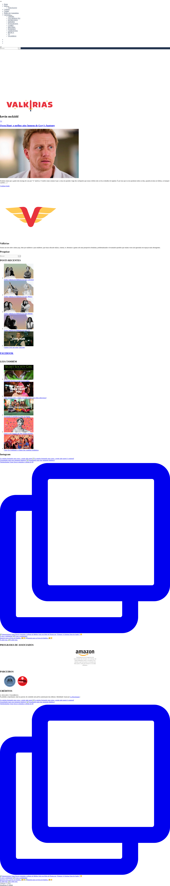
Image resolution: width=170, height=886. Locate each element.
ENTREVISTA (13, 20)
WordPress (3, 885)
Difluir (11, 885)
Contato (6, 11)
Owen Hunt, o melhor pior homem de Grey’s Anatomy (27, 125)
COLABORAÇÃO (14, 18)
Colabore (7, 9)
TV (9, 34)
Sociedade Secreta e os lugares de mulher (17, 381)
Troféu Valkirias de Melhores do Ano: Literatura (19, 280)
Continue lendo (5, 186)
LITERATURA (13, 31)
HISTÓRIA (11, 27)
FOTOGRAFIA (13, 24)
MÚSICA (11, 32)
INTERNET (12, 29)
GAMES (10, 25)
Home (6, 4)
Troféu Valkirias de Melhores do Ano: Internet (18, 313)
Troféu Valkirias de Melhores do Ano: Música (18, 296)
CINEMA (11, 16)
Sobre (6, 6)
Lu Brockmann (74, 697)
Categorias (7, 15)
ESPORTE (11, 22)
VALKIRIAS (12, 36)
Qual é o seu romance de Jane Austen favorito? (18, 433)
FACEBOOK (6, 353)
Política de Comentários (11, 13)
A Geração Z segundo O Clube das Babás (17, 416)
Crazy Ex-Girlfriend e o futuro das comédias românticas (21, 450)
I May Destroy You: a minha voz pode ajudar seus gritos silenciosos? (25, 398)
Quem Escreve (12, 8)
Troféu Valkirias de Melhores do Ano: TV (17, 330)
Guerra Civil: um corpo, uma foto (14, 347)
